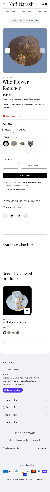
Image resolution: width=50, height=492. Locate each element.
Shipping (6, 99)
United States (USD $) (24, 465)
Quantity (7, 159)
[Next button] (42, 50)
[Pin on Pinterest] (19, 215)
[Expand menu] (4, 4)
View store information (15, 190)
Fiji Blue (30, 151)
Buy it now (25, 175)
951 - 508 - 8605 (16, 384)
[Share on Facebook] (5, 215)
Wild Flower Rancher (15, 322)
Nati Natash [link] (10, 12)
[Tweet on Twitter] (12, 215)
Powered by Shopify (34, 479)
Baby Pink (22, 151)
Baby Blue (6, 143)
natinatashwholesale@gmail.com (22, 381)
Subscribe (42, 448)
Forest (22, 143)
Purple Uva (39, 143)
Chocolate (30, 143)
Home (14, 21)
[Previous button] (7, 50)
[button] (38, 4)
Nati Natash (20, 479)
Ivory (5, 151)
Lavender (13, 151)
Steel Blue (14, 143)
